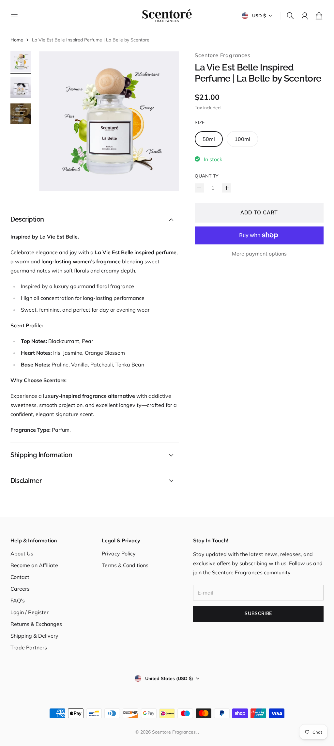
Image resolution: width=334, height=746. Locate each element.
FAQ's (17, 600)
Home (16, 40)
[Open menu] (14, 15)
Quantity (207, 176)
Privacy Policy (119, 553)
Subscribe (258, 613)
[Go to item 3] (20, 113)
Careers (20, 588)
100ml (242, 139)
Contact (19, 577)
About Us (21, 553)
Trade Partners (28, 647)
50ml (209, 139)
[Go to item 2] (20, 87)
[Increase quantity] (226, 188)
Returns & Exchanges (36, 624)
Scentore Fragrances (222, 55)
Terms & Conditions (125, 565)
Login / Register (29, 612)
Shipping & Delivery (34, 635)
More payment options (259, 253)
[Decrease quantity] (199, 188)
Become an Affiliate (34, 565)
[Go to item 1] (20, 61)
